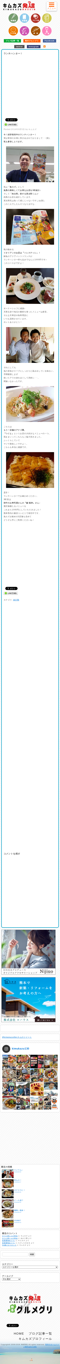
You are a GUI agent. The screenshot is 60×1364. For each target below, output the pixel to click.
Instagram (34, 47)
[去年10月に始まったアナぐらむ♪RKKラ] (37, 1103)
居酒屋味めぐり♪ (8, 1240)
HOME (19, 1333)
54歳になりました (9, 1245)
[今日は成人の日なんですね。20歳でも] (51, 1089)
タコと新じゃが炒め (10, 1236)
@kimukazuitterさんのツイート (17, 1037)
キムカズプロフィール (35, 1338)
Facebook (49, 41)
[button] (51, 6)
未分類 (16, 600)
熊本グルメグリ (32, 41)
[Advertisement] (30, 85)
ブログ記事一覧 (12, 41)
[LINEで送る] (11, 124)
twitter (19, 47)
